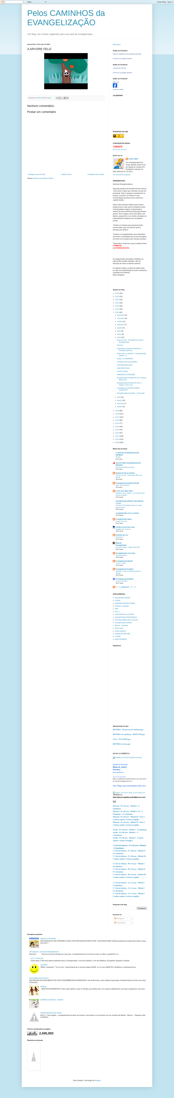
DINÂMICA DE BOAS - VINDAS (51, 1000)
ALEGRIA (43, 965)
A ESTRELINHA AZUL (125, 365)
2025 (117, 296)
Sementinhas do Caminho (124, 614)
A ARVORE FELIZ (123, 368)
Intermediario (118, 772)
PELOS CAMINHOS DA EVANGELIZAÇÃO (127, 54)
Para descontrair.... (122, 555)
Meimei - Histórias (121, 625)
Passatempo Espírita (122, 598)
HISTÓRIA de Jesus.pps (121, 744)
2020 (117, 312)
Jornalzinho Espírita (119, 68)
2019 (117, 411)
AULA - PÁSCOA (37, 958)
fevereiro (120, 403)
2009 (117, 442)
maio (119, 337)
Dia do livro (119, 537)
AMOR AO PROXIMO (48, 939)
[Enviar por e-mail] (57, 98)
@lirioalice (117, 45)
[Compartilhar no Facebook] (64, 98)
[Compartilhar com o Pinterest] (67, 98)
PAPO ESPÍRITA (121, 639)
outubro (120, 321)
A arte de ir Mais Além (124, 491)
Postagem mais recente (36, 174)
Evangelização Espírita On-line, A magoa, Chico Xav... (129, 384)
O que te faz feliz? (122, 581)
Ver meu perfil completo (121, 175)
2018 (117, 414)
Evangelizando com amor (125, 553)
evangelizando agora (124, 519)
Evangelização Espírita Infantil (127, 483)
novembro (121, 318)
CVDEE (118, 636)
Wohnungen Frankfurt (120, 149)
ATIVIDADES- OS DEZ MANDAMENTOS (44, 952)
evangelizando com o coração (127, 513)
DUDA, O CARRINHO (125, 359)
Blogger (98, 1080)
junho (119, 334)
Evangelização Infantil (124, 561)
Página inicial (66, 174)
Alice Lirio (116, 82)
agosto (120, 328)
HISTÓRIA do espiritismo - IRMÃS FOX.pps (129, 734)
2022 (117, 306)
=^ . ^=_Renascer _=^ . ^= (126, 587)
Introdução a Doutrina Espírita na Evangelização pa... (129, 349)
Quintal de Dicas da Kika (125, 473)
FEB (116, 609)
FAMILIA (43, 987)
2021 (117, 309)
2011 (117, 436)
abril (119, 397)
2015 (117, 423)
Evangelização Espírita (124, 569)
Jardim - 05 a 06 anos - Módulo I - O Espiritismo (130, 830)
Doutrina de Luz (122, 535)
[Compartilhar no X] (62, 98)
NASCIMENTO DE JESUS (39, 978)
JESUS (118, 457)
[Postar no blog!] (59, 98)
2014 (117, 427)
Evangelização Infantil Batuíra (126, 617)
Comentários (121, 923)
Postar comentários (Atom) (43, 178)
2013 (117, 430)
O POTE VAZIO (122, 371)
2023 (117, 303)
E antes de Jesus (121, 521)
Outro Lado (119, 628)
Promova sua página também (122, 58)
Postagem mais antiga (96, 174)
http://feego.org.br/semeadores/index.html (129, 785)
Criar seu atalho (118, 89)
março (119, 400)
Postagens (120, 919)
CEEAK (117, 600)
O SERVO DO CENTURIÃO (127, 362)
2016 (117, 420)
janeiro (120, 407)
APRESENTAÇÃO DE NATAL (51, 1013)
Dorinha (120, 345)
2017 (117, 417)
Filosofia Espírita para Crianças (126, 620)
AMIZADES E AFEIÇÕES (126, 375)
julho (119, 331)
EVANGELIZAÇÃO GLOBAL (125, 603)
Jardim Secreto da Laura (125, 527)
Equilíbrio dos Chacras (123, 529)
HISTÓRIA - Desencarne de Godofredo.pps (128, 729)
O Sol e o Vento (121, 563)
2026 (117, 293)
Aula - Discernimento (122, 485)
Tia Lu (117, 612)
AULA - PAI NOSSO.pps (121, 739)
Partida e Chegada (122, 606)
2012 (117, 433)
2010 (117, 439)
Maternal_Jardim (120, 767)
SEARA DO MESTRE (122, 634)
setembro (121, 325)
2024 (117, 300)
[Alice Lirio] (115, 87)
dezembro (121, 315)
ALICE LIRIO (133, 159)
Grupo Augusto (120, 631)
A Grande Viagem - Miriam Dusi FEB (128, 547)
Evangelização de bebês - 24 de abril (131, 393)
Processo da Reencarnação (125, 467)
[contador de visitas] (117, 147)
